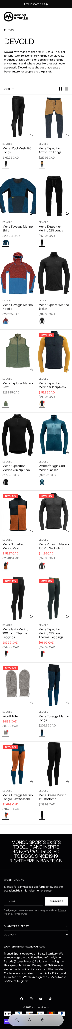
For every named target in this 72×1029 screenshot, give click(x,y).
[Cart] (42, 1020)
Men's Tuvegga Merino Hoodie (17, 307)
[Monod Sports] (16, 16)
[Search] (17, 1020)
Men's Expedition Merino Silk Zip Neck (52, 385)
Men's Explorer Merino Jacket (54, 307)
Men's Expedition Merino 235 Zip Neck (16, 468)
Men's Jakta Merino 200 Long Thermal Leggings (15, 633)
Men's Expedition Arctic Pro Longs (50, 150)
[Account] (29, 1020)
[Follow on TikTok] (50, 998)
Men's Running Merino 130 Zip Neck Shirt (54, 546)
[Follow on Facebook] (21, 998)
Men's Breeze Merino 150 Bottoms (52, 797)
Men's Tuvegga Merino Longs (54, 718)
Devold (7, 144)
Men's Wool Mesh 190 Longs (16, 150)
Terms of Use (20, 913)
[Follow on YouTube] (40, 998)
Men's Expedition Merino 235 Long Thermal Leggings (51, 633)
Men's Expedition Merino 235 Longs (51, 228)
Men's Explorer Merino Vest (17, 385)
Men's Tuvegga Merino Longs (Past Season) (17, 797)
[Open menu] (55, 1020)
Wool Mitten (10, 716)
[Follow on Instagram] (31, 998)
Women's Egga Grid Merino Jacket (52, 468)
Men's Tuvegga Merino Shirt (17, 228)
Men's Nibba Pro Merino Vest (13, 546)
